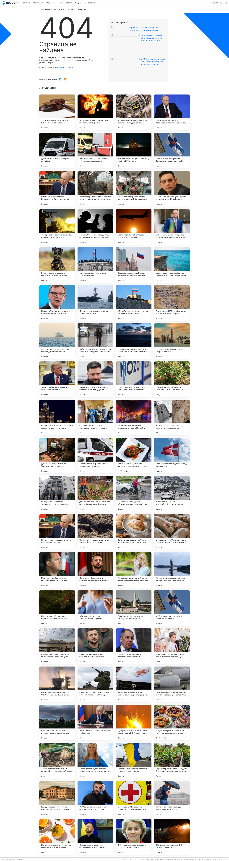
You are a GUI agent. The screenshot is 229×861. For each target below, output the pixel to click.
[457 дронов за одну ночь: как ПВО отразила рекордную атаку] (57, 227)
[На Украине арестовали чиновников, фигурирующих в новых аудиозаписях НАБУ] (57, 494)
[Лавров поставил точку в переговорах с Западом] (133, 646)
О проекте (132, 859)
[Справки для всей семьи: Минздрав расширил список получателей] (95, 417)
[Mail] (3, 3)
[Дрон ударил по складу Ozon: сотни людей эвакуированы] (133, 379)
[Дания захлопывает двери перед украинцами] (172, 455)
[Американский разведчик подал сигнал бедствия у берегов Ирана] (172, 684)
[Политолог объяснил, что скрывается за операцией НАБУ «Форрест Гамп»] (95, 570)
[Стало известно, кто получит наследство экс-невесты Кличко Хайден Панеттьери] (95, 761)
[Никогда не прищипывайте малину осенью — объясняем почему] (172, 379)
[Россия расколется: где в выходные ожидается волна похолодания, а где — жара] (57, 265)
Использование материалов (193, 859)
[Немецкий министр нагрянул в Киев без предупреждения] (57, 303)
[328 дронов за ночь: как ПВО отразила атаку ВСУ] (172, 837)
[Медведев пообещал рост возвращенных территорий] (57, 570)
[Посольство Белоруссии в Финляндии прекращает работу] (172, 150)
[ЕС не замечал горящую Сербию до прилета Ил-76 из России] (172, 189)
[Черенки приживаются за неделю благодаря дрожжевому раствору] (172, 761)
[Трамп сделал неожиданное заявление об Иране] (57, 379)
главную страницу (65, 67)
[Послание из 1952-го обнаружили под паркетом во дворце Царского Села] (172, 303)
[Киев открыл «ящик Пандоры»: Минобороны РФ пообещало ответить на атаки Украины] (57, 646)
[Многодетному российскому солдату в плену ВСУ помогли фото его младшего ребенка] (133, 189)
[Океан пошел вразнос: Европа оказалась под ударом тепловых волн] (172, 265)
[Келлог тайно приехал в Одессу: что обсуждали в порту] (133, 761)
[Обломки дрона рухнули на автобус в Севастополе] (133, 608)
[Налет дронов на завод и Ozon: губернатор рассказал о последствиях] (95, 150)
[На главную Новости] (11, 3)
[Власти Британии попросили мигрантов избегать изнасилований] (172, 341)
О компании (11, 859)
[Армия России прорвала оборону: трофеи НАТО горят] (133, 150)
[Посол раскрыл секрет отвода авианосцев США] (95, 303)
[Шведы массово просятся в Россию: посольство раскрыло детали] (57, 799)
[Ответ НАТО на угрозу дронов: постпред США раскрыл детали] (172, 227)
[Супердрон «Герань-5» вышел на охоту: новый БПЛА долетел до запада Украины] (133, 722)
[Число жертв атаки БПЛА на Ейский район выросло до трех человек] (133, 684)
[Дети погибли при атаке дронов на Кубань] (57, 150)
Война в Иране (49, 9)
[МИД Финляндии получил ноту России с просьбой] (172, 608)
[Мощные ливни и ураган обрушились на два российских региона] (133, 494)
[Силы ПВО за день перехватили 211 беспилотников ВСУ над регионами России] (95, 684)
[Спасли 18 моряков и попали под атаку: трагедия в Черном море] (133, 341)
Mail (3, 859)
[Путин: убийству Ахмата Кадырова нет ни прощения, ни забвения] (172, 112)
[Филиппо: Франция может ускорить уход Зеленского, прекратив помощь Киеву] (95, 646)
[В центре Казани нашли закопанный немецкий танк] (172, 417)
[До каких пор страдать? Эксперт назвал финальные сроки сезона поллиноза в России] (133, 570)
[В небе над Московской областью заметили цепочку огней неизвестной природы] (57, 417)
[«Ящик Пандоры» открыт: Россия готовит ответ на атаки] (133, 303)
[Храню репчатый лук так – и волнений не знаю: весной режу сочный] (57, 761)
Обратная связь (211, 859)
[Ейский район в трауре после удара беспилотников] (95, 455)
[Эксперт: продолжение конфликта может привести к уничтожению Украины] (95, 189)
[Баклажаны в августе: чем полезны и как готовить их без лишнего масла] (133, 455)
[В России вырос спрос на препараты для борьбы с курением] (95, 608)
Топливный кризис (78, 9)
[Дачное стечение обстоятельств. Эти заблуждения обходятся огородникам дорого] (95, 494)
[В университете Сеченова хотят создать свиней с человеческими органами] (172, 532)
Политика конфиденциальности (171, 859)
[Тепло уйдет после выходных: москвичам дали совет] (172, 799)
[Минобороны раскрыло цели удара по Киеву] (95, 265)
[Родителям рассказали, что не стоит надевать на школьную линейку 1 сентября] (172, 646)
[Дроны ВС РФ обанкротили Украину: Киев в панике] (57, 455)
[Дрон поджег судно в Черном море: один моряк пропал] (57, 341)
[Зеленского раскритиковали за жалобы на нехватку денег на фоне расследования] (95, 379)
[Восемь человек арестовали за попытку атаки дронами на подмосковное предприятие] (133, 112)
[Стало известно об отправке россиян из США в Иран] (133, 227)
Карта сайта (223, 859)
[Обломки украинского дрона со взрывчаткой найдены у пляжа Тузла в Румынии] (172, 570)
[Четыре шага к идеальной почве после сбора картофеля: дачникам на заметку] (95, 532)
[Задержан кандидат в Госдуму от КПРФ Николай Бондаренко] (57, 112)
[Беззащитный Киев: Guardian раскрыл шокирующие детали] (57, 722)
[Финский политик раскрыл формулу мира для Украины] (95, 837)
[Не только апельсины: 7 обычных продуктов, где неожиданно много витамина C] (57, 837)
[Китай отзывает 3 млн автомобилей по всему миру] (172, 494)
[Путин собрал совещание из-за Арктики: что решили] (57, 532)
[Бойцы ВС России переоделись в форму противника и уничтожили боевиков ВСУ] (95, 227)
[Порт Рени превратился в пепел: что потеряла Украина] (95, 112)
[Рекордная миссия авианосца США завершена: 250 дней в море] (57, 684)
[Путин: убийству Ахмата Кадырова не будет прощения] (57, 189)
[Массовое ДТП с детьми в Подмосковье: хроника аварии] (133, 799)
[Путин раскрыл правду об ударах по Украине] (95, 722)
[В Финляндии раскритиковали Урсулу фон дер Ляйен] (133, 837)
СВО (63, 9)
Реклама (20, 859)
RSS (125, 859)
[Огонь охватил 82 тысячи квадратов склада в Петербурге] (133, 417)
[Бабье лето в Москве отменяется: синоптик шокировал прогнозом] (95, 341)
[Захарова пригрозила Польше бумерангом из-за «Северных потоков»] (133, 265)
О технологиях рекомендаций (148, 859)
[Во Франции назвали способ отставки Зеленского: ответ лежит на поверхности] (95, 799)
